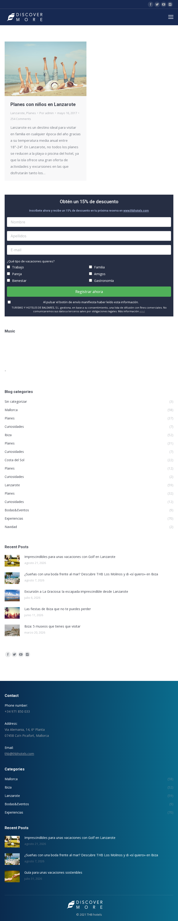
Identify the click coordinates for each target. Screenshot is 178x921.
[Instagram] (170, 4)
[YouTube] (163, 4)
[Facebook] (150, 4)
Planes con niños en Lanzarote (43, 104)
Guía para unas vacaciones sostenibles (53, 872)
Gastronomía (103, 280)
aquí (142, 311)
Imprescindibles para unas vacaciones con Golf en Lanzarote (69, 556)
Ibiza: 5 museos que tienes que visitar (52, 626)
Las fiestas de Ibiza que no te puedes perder (57, 609)
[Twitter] (157, 4)
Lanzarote (17, 113)
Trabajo (17, 267)
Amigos (99, 274)
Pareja (16, 274)
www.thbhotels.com (136, 210)
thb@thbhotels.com (19, 753)
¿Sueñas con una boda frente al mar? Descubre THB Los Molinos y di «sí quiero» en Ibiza (91, 574)
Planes (31, 113)
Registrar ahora (89, 291)
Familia (99, 267)
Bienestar (18, 280)
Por (46, 113)
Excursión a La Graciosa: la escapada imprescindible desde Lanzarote (76, 591)
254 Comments (20, 119)
